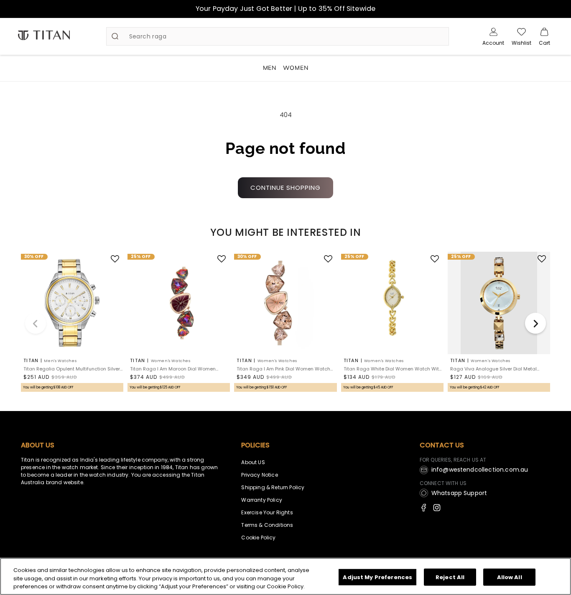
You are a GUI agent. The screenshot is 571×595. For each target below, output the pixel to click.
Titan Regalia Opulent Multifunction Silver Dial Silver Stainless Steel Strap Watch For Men (72, 369)
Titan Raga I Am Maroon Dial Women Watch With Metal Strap (173, 369)
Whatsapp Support (459, 493)
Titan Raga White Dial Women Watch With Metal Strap (393, 369)
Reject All (450, 577)
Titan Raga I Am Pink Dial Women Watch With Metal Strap (283, 369)
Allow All (509, 577)
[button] (544, 36)
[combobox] (277, 36)
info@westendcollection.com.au (479, 469)
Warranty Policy (261, 499)
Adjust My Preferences (377, 577)
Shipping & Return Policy (272, 487)
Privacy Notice (259, 474)
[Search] (115, 36)
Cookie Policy (258, 537)
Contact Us (442, 445)
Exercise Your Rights (267, 512)
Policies (255, 445)
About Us (37, 445)
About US (253, 462)
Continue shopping (285, 187)
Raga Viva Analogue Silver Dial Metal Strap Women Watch (493, 369)
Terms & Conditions (267, 525)
